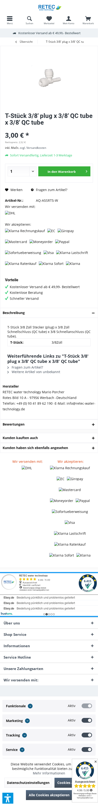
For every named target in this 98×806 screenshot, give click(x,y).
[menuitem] (10, 20)
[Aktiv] (87, 705)
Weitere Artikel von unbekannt (35, 372)
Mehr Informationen (49, 773)
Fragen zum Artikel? (51, 189)
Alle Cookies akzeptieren (49, 795)
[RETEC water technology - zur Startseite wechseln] (49, 7)
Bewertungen (13, 424)
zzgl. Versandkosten (33, 148)
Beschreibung (14, 312)
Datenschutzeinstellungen (28, 782)
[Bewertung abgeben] (49, 129)
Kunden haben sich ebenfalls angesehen (35, 447)
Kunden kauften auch (20, 438)
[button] (7, 798)
